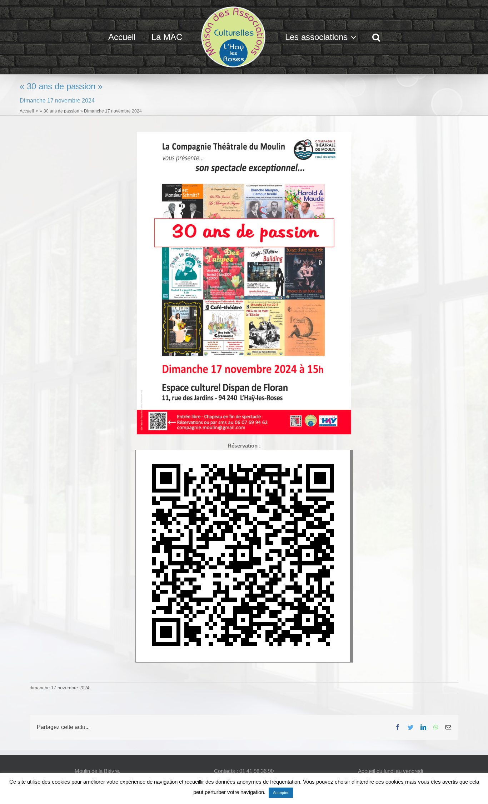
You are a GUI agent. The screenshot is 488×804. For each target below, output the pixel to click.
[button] (357, 37)
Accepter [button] (281, 792)
